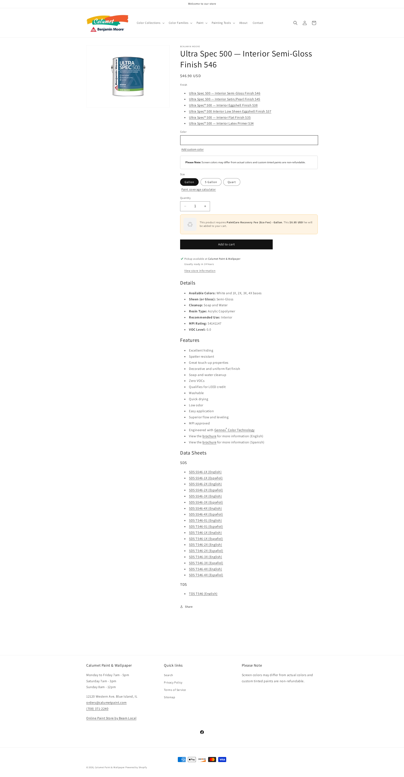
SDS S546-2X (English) (205, 484)
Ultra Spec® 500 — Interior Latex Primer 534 (221, 123)
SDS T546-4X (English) (205, 569)
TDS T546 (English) (203, 593)
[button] (150, 22)
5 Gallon (211, 182)
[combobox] (249, 140)
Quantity (185, 198)
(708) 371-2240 (97, 708)
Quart (232, 182)
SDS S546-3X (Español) (206, 502)
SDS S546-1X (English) (205, 472)
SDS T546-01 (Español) (206, 526)
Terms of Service (175, 689)
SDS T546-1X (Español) (206, 538)
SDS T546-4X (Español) (206, 575)
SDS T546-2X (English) (205, 544)
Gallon (189, 182)
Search (168, 675)
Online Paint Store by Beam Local (111, 718)
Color (183, 132)
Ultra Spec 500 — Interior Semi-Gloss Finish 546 (224, 93)
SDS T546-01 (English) (205, 520)
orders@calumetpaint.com (106, 702)
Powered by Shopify (136, 767)
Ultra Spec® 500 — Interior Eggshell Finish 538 (223, 105)
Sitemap (169, 697)
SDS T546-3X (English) (205, 557)
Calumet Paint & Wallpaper (110, 767)
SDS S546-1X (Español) (206, 478)
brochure (209, 436)
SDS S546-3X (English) (205, 496)
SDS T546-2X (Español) (206, 550)
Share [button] (189, 606)
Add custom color (192, 149)
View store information (199, 271)
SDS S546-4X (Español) (206, 514)
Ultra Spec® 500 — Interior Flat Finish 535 (220, 117)
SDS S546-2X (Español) (206, 490)
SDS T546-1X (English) (205, 532)
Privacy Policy (173, 682)
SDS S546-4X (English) (205, 508)
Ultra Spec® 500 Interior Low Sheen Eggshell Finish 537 (230, 111)
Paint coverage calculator (198, 189)
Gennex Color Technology (234, 430)
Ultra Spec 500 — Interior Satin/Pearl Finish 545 (224, 99)
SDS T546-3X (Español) (206, 563)
